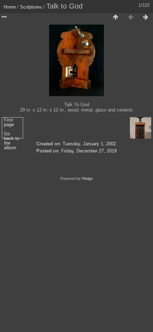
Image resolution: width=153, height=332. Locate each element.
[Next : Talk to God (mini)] (145, 17)
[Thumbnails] (115, 17)
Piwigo (87, 178)
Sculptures (31, 7)
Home (10, 7)
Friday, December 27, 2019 (89, 151)
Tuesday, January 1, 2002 (89, 143)
